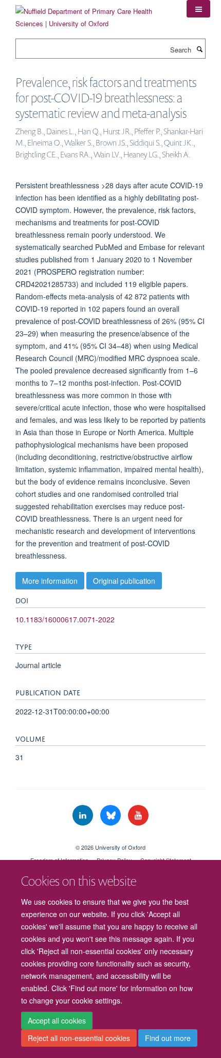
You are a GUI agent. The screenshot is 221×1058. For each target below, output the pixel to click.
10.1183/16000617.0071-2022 (65, 619)
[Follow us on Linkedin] (83, 815)
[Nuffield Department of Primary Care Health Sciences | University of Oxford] (93, 14)
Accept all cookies (57, 1020)
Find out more (168, 1038)
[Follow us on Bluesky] (111, 815)
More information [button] (50, 581)
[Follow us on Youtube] (138, 815)
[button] (198, 8)
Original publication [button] (124, 581)
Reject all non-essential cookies (79, 1038)
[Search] (199, 49)
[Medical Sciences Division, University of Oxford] (110, 838)
